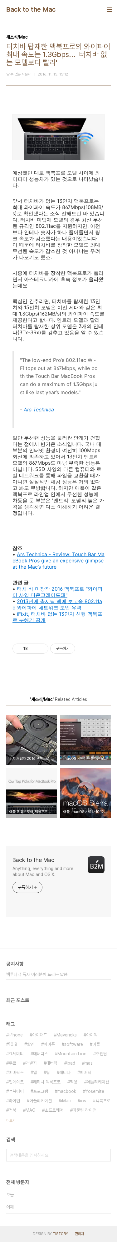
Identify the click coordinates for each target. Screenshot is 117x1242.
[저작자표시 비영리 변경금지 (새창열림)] (83, 648)
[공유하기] (33, 648)
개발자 (31, 1063)
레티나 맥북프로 (47, 1081)
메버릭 (85, 1072)
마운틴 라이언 (84, 1110)
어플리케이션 (40, 1100)
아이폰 (49, 1044)
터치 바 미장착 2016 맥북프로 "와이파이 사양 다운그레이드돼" (57, 592)
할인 (30, 1044)
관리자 (79, 1234)
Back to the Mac (31, 9)
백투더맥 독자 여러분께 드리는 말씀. (37, 974)
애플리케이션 (98, 1081)
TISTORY (60, 1234)
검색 (104, 1155)
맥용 (73, 1081)
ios (83, 1100)
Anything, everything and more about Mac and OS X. (42, 871)
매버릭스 (40, 1053)
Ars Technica (39, 409)
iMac (66, 1100)
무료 (12, 1063)
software (73, 1044)
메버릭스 (16, 1072)
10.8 (13, 1044)
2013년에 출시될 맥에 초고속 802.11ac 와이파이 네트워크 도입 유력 (57, 604)
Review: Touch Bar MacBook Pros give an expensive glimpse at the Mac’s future (58, 560)
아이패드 (39, 1034)
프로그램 (40, 1091)
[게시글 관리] (41, 648)
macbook (66, 1091)
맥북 (12, 1110)
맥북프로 (102, 1100)
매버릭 (51, 1063)
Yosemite (94, 1091)
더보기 (11, 1120)
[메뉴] (109, 9)
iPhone (16, 1034)
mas (89, 1063)
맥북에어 (16, 1091)
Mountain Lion (71, 1053)
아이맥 (91, 1034)
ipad (71, 1063)
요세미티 (16, 1053)
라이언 (14, 1100)
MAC (30, 1110)
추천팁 (101, 1053)
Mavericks (66, 1034)
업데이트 (16, 1081)
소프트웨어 (54, 1110)
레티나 (65, 1072)
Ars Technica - (34, 554)
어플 (96, 1044)
